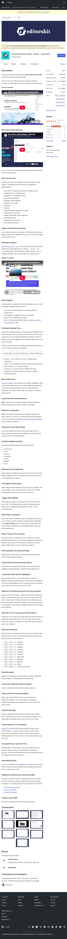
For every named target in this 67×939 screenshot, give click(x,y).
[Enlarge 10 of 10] (41, 832)
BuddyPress (6, 919)
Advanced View (51, 110)
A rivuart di (5, 897)
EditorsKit (5, 74)
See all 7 (63, 92)
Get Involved (55, 897)
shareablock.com (24, 764)
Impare (36, 897)
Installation (23, 64)
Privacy (4, 905)
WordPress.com (7, 911)
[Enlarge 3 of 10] (12, 832)
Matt (4, 914)
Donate (54, 902)
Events (53, 900)
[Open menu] (64, 2)
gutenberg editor (60, 102)
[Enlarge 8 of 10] (41, 812)
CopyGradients (32, 700)
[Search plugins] (19, 17)
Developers (37, 902)
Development (35, 64)
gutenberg (62, 95)
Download (61, 55)
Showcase (21, 897)
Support (63, 64)
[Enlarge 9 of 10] (41, 822)
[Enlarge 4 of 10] (26, 812)
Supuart (36, 900)
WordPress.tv (39, 905)
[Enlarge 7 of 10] (26, 841)
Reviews (13, 64)
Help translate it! (45, 12)
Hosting (4, 902)
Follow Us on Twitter (10, 790)
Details (5, 64)
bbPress (5, 916)
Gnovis (4, 900)
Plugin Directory (6, 7)
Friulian (7, 927)
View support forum (52, 156)
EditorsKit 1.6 (11, 246)
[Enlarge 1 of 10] (12, 812)
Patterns (20, 905)
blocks (56, 95)
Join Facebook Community (12, 787)
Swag (53, 905)
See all (63, 141)
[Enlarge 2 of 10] (12, 822)
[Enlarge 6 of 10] (26, 831)
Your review (49, 141)
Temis (19, 900)
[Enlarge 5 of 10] (26, 822)
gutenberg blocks (60, 99)
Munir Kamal (17, 57)
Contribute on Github (10, 792)
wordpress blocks (60, 105)
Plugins (20, 902)
